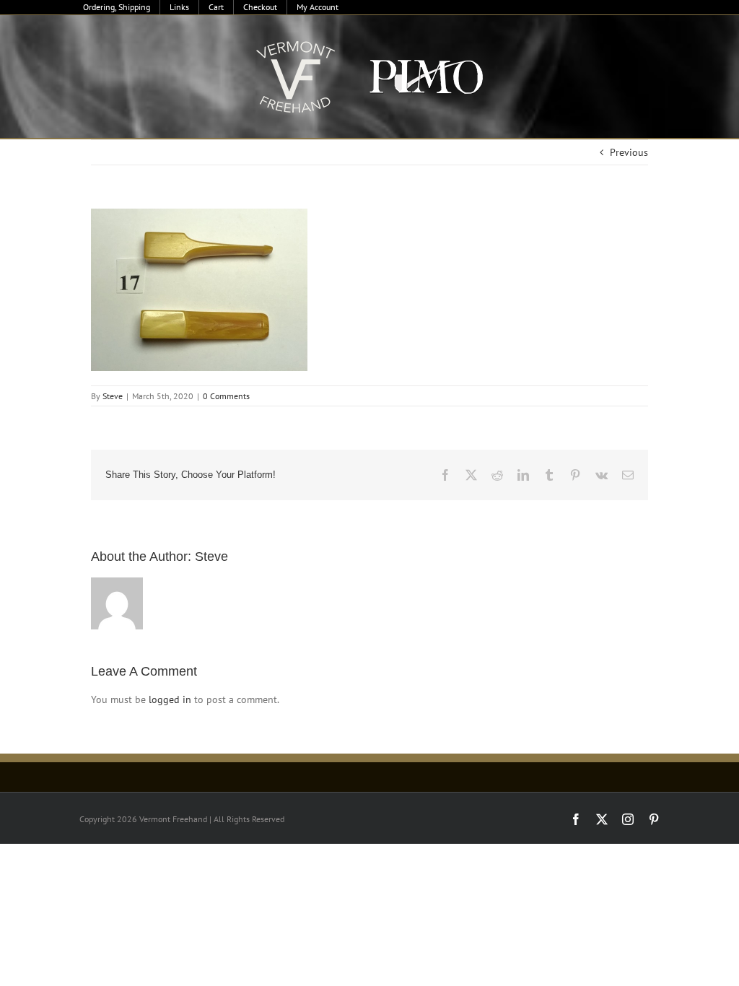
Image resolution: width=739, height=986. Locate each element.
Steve (112, 396)
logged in (170, 699)
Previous (629, 152)
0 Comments (226, 396)
